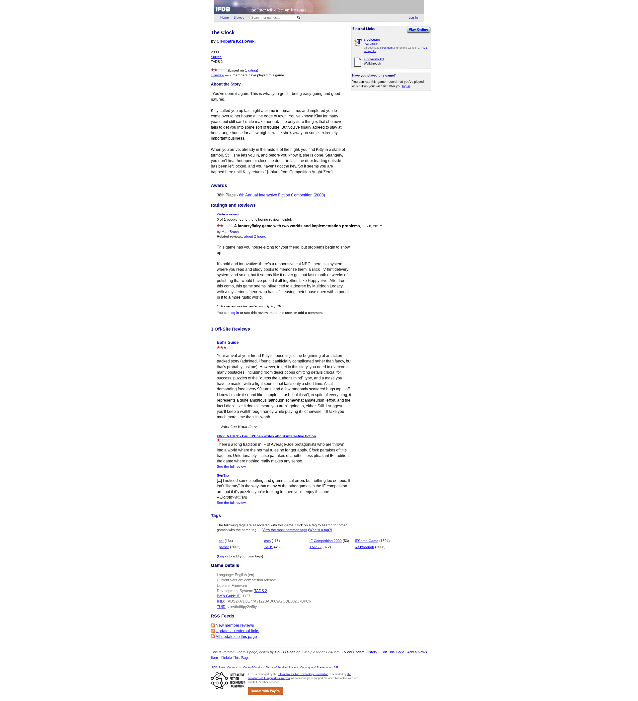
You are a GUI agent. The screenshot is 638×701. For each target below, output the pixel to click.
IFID (220, 601)
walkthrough (364, 547)
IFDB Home (218, 667)
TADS (268, 547)
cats (267, 541)
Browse (239, 17)
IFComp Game (366, 541)
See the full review (231, 466)
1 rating (251, 70)
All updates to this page (236, 636)
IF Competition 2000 (326, 541)
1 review (217, 75)
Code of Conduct (253, 667)
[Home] (319, 7)
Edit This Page (392, 652)
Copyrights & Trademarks (316, 667)
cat (221, 541)
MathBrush (230, 232)
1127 (246, 596)
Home (224, 17)
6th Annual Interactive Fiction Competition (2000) (282, 195)
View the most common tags (284, 530)
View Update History (360, 652)
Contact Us (234, 667)
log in (406, 86)
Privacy (293, 667)
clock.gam (386, 47)
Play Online (418, 29)
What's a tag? (320, 530)
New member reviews (235, 625)
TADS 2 (315, 547)
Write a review (228, 214)
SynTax (223, 475)
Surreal (216, 57)
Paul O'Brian (285, 652)
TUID (221, 607)
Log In (413, 17)
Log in (223, 556)
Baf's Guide (228, 342)
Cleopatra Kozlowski (236, 41)
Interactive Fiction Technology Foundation (303, 674)
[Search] (298, 17)
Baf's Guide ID (228, 596)
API (336, 667)
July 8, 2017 (372, 226)
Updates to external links (237, 631)
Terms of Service (276, 667)
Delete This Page (235, 657)
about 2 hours (255, 236)
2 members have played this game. (257, 75)
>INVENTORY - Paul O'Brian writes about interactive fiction (266, 436)
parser (224, 547)
